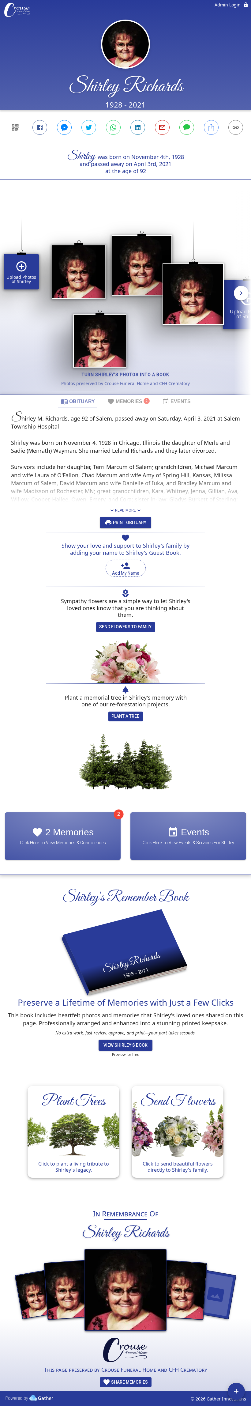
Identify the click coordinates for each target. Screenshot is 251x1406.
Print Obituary (129, 522)
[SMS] (186, 127)
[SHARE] (211, 127)
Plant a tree (125, 716)
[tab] (77, 401)
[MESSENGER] (64, 127)
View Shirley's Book (125, 1045)
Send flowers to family (125, 626)
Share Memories (129, 1382)
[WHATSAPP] (113, 127)
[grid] (125, 297)
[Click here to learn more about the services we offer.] (125, 1351)
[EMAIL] (162, 127)
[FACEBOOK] (39, 127)
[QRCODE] (15, 127)
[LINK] (235, 127)
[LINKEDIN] (137, 127)
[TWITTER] (88, 127)
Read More (125, 510)
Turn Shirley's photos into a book (125, 374)
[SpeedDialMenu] (236, 1391)
